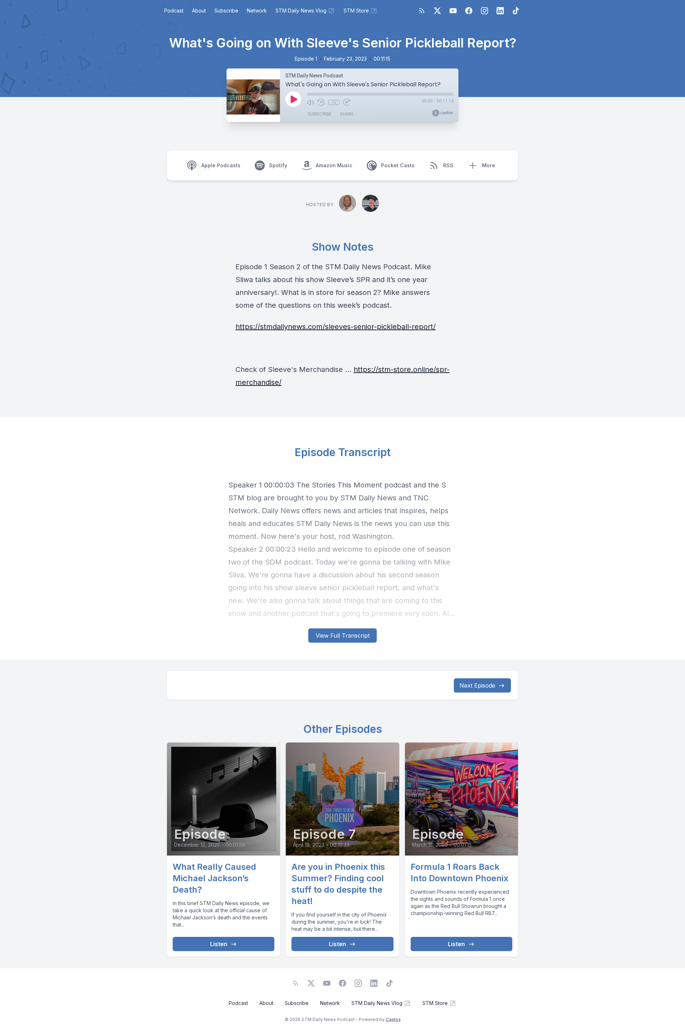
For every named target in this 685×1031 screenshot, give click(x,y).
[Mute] (310, 102)
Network (257, 10)
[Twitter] (437, 10)
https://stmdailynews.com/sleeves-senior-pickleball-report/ (335, 326)
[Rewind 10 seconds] (321, 102)
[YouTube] (453, 10)
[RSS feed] (421, 10)
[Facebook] (468, 10)
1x (334, 102)
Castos (393, 1019)
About (199, 10)
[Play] (293, 99)
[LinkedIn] (500, 10)
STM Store (356, 10)
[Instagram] (484, 10)
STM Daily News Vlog (300, 10)
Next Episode (477, 685)
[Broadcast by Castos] (442, 113)
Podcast (173, 10)
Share (347, 114)
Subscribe (226, 10)
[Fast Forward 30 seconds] (346, 102)
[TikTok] (515, 10)
